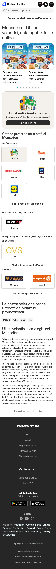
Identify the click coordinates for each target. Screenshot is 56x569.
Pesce (6, 319)
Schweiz (7, 528)
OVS (25, 369)
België (38, 524)
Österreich (19, 524)
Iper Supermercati (26, 348)
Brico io (19, 369)
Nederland (30, 531)
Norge (39, 531)
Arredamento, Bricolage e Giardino (17, 351)
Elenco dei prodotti (28, 456)
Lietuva (19, 531)
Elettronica (39, 348)
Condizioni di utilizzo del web (28, 556)
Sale (23, 319)
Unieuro (31, 369)
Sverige (47, 531)
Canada (46, 524)
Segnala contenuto (28, 445)
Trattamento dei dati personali (28, 562)
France (48, 528)
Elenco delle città (28, 450)
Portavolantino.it (36, 543)
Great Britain (9, 531)
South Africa (9, 534)
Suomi (40, 528)
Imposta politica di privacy (28, 551)
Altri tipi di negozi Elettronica (26, 293)
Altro (14, 353)
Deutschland (19, 528)
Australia (29, 524)
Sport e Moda (40, 351)
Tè (30, 319)
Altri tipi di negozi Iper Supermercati (27, 203)
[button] (45, 4)
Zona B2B (28, 483)
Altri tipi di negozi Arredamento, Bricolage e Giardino (27, 236)
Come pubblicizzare (28, 477)
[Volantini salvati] (40, 4)
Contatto (28, 439)
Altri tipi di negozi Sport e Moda (27, 265)
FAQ (28, 434)
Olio (15, 319)
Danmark (31, 528)
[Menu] (51, 4)
